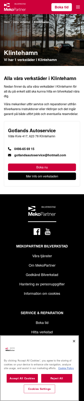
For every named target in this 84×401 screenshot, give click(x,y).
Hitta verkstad (42, 331)
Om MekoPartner (42, 265)
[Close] (74, 341)
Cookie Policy (66, 368)
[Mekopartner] (15, 7)
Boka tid (62, 7)
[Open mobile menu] (78, 7)
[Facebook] (37, 232)
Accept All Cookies (22, 378)
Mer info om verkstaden (42, 176)
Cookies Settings (39, 389)
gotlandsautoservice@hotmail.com (40, 155)
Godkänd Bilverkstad (42, 274)
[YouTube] (47, 232)
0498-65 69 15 (24, 148)
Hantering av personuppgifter (42, 283)
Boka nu (42, 167)
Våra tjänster (42, 255)
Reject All (56, 378)
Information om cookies (42, 293)
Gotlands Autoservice (32, 130)
